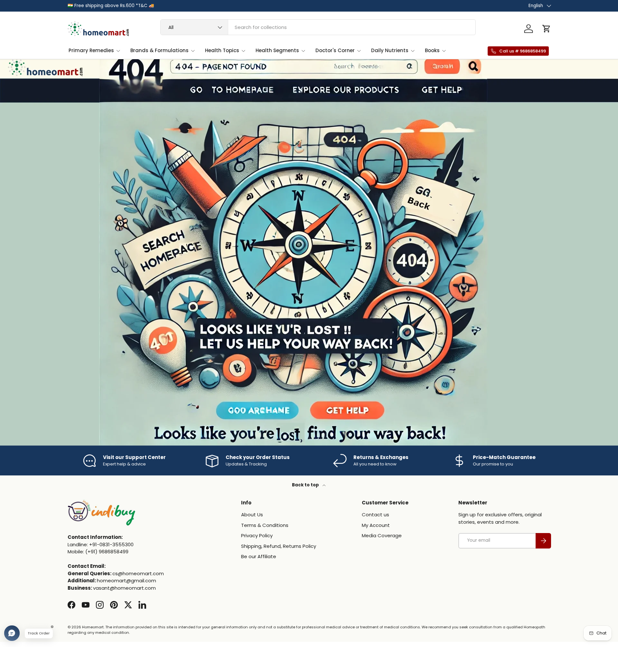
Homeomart (93, 627)
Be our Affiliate (258, 556)
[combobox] (318, 27)
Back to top (306, 485)
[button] (546, 29)
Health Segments (277, 50)
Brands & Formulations (159, 50)
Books (432, 50)
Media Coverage (382, 535)
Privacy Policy (257, 535)
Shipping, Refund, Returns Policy (278, 546)
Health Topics (222, 50)
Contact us (375, 514)
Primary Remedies (91, 50)
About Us (252, 514)
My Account (376, 525)
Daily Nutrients (389, 50)
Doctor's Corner (335, 50)
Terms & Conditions (264, 525)
